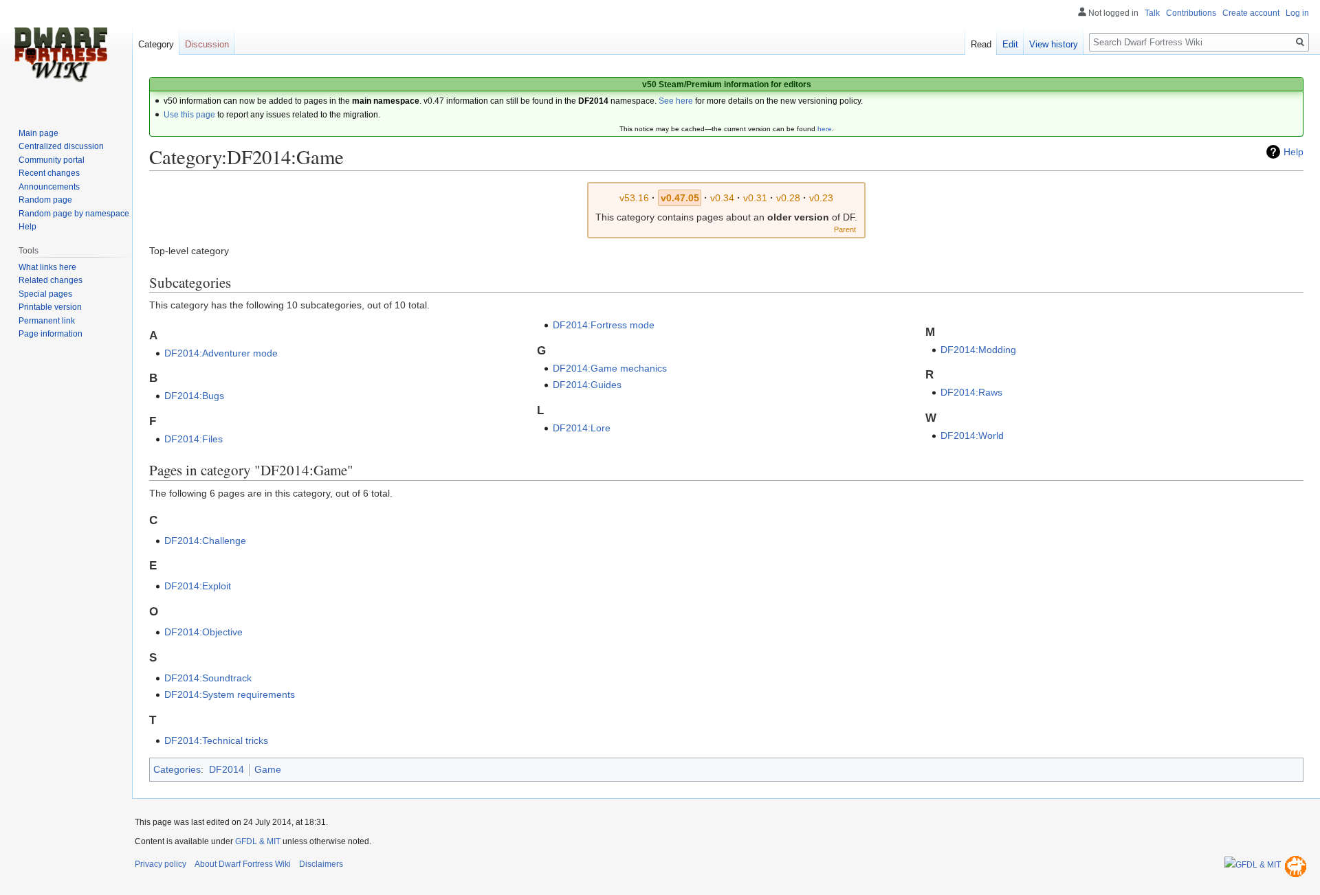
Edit (1010, 44)
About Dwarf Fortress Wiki (243, 864)
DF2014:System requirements (229, 694)
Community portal (52, 160)
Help (1294, 151)
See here (676, 101)
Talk (1152, 13)
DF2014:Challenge (205, 540)
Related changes (50, 280)
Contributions (1191, 13)
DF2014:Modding (978, 349)
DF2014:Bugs (194, 395)
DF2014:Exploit (197, 585)
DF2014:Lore (581, 427)
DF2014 (226, 769)
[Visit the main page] (61, 55)
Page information (50, 334)
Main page (38, 133)
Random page (45, 200)
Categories (177, 769)
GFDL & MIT (257, 841)
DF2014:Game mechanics (610, 368)
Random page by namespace (74, 213)
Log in (1297, 13)
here (824, 129)
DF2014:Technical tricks (216, 740)
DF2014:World (972, 435)
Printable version (50, 307)
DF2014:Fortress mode (603, 324)
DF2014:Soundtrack (208, 677)
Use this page (189, 115)
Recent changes (49, 173)
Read (981, 44)
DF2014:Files (193, 438)
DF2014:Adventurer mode (221, 353)
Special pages (45, 294)
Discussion (207, 44)
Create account (1250, 13)
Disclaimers (321, 864)
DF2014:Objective (203, 631)
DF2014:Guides (587, 384)
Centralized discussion (61, 146)
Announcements (49, 187)
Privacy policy (160, 864)
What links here (47, 267)
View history (1053, 44)
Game (267, 769)
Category (156, 44)
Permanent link (47, 321)
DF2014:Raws (971, 392)
